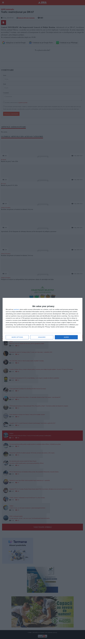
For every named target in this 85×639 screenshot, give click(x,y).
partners (16, 309)
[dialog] (42, 319)
